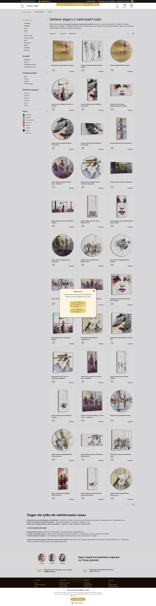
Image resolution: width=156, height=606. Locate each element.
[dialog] (78, 597)
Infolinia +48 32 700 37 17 (28, 1)
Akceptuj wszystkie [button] (77, 599)
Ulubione (124, 7)
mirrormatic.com (78, 304)
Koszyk (131, 7)
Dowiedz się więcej (81, 595)
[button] (78, 603)
